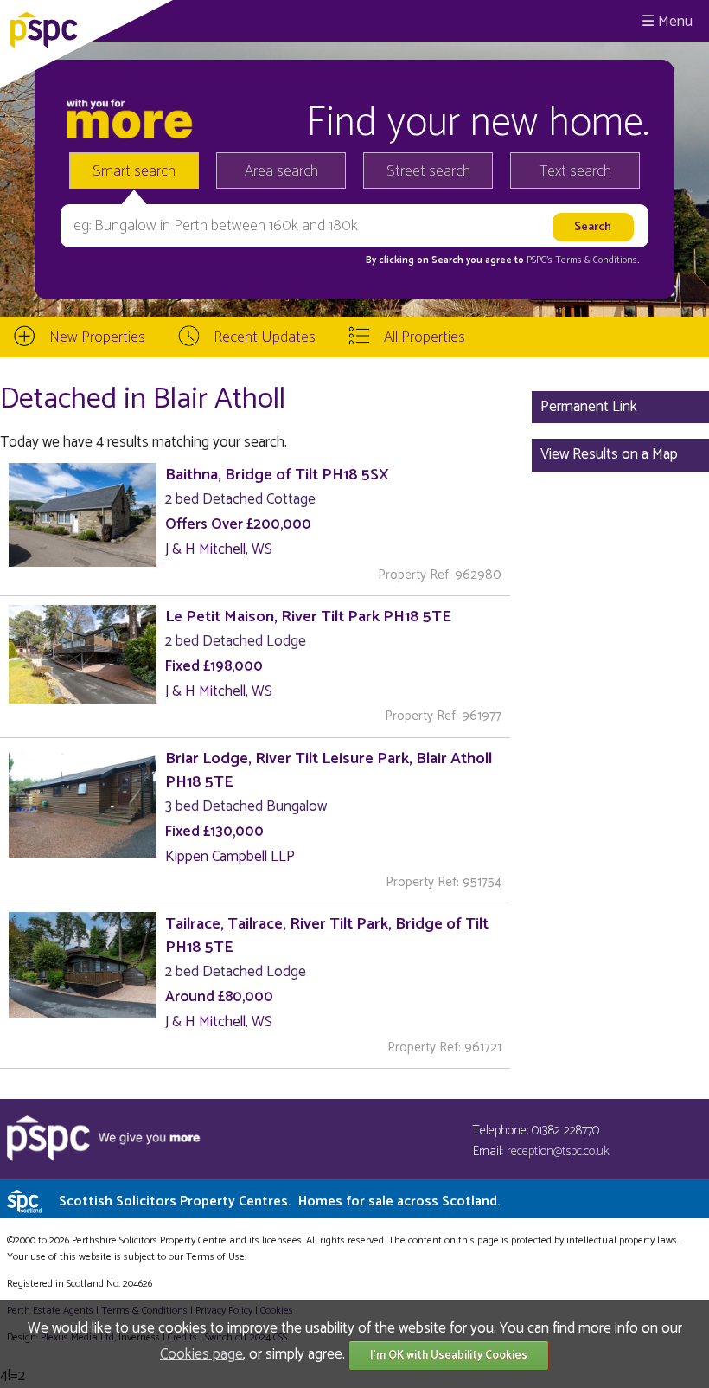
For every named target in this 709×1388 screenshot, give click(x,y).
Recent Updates (265, 337)
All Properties (424, 337)
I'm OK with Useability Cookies (448, 1355)
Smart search (134, 171)
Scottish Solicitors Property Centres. (279, 1201)
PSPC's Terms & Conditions (582, 260)
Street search (428, 171)
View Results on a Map (609, 454)
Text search (575, 171)
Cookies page (201, 1354)
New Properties (97, 337)
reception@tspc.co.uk (558, 1151)
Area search (281, 171)
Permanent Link (588, 407)
